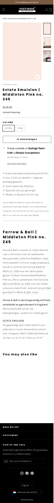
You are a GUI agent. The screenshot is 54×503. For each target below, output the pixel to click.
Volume (8, 122)
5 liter (20, 128)
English (25, 485)
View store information (17, 163)
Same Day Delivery (23, 186)
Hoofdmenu (10, 435)
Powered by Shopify (27, 500)
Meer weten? (11, 427)
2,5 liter (8, 128)
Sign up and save (14, 445)
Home (5, 19)
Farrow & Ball (10, 84)
